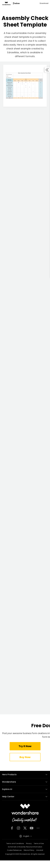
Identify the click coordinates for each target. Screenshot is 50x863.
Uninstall (39, 850)
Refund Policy (29, 850)
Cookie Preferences (14, 850)
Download (44, 3)
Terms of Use (39, 843)
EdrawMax (13, 52)
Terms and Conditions (15, 843)
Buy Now (25, 757)
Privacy (29, 843)
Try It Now (25, 746)
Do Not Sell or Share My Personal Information (25, 847)
